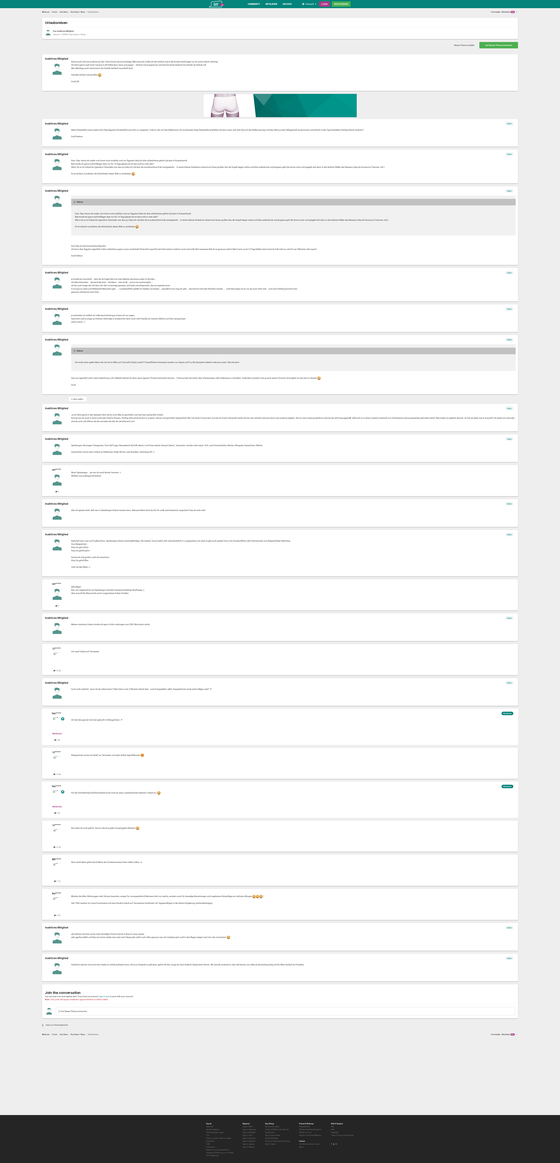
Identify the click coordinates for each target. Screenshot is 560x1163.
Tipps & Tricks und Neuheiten (342, 1135)
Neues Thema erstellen (464, 45)
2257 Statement (212, 1156)
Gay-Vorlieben (270, 1144)
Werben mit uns (305, 1132)
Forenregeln (495, 12)
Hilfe (332, 1129)
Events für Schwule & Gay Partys (277, 1141)
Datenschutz (211, 1150)
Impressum (210, 1147)
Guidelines (210, 1141)
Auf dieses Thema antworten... (75, 1011)
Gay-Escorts (269, 1132)
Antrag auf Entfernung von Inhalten (220, 1153)
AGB (208, 1144)
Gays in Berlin (248, 1127)
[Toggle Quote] (75, 202)
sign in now (104, 996)
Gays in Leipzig (248, 1144)
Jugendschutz (223, 1150)
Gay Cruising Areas (272, 1135)
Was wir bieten (225, 1138)
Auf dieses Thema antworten (498, 45)
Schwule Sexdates (272, 1127)
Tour (208, 1135)
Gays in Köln (247, 1135)
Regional (246, 1124)
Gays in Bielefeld (249, 1132)
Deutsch (310, 4)
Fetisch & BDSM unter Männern (277, 1129)
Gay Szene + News (77, 34)
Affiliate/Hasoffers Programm (310, 1129)
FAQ (332, 1127)
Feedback (334, 1132)
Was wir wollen (212, 1138)
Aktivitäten (508, 12)
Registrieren (341, 4)
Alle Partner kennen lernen (309, 1144)
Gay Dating (269, 1124)
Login (324, 4)
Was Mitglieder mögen (215, 1132)
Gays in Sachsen (249, 1141)
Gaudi (301, 1147)
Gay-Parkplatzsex (271, 1138)
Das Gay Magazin (212, 1129)
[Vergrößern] (100, 75)
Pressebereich (304, 1127)
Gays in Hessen (248, 1147)
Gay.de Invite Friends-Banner (310, 1135)
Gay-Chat (209, 1127)
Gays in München (249, 1138)
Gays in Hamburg (249, 1129)
